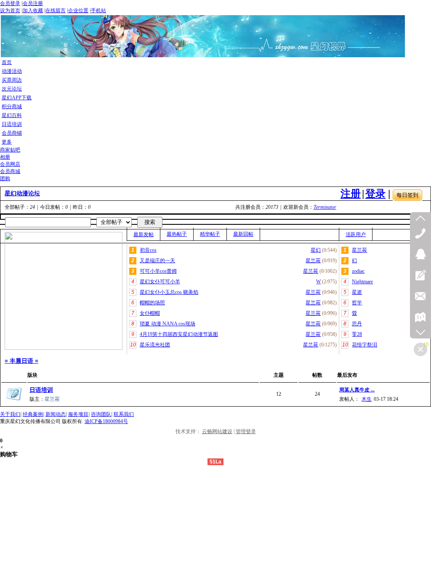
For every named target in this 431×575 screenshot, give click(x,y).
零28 (357, 334)
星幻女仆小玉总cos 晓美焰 (169, 292)
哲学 (357, 303)
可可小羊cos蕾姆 (158, 271)
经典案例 (33, 414)
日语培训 (41, 390)
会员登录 (10, 3)
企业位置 (78, 10)
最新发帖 (143, 234)
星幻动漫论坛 (22, 193)
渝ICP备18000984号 (106, 421)
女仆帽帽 (150, 313)
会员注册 (33, 3)
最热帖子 (177, 234)
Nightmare (362, 282)
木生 (367, 399)
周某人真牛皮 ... (357, 390)
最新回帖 (243, 234)
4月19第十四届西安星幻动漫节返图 (179, 334)
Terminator (325, 207)
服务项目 (78, 414)
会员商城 (10, 171)
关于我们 (10, 414)
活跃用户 (356, 234)
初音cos (148, 250)
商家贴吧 (10, 150)
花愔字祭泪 (364, 345)
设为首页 (10, 10)
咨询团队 (101, 414)
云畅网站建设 (217, 431)
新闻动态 (55, 414)
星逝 (357, 292)
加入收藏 (33, 10)
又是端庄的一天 (157, 261)
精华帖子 (210, 234)
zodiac (358, 271)
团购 (5, 178)
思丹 (357, 324)
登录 (375, 193)
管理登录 (246, 431)
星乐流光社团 (155, 345)
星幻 (316, 250)
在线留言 (55, 10)
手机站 (98, 10)
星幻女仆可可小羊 (160, 282)
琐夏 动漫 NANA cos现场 (167, 324)
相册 (5, 157)
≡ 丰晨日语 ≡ (21, 361)
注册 (351, 193)
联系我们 (124, 414)
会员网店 (10, 164)
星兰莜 (313, 261)
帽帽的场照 (152, 303)
